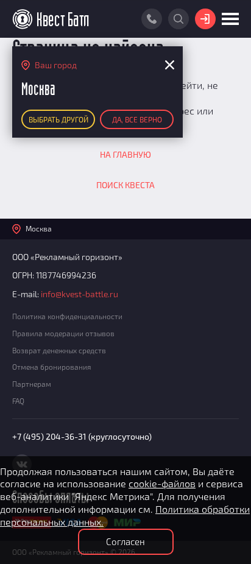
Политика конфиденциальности (67, 316)
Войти (205, 19)
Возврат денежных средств (59, 350)
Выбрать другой (58, 119)
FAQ (18, 401)
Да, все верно (137, 119)
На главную (125, 154)
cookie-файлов (162, 483)
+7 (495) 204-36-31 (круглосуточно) (82, 436)
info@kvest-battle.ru (79, 294)
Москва (39, 228)
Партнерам (31, 383)
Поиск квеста (125, 185)
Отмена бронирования (51, 366)
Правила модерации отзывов (63, 333)
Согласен (125, 541)
